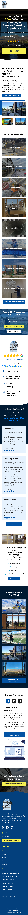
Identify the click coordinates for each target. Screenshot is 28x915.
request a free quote (14, 326)
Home (4, 851)
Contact (4, 864)
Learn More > (14, 151)
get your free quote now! (14, 784)
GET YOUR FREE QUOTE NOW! (14, 734)
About (4, 854)
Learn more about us (11, 95)
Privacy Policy (16, 910)
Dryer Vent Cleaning (8, 886)
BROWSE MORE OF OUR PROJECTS (14, 680)
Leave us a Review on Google (14, 359)
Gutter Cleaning (7, 889)
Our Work (5, 861)
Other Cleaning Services (9, 896)
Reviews (4, 857)
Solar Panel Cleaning (8, 879)
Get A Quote (14, 578)
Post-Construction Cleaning (10, 893)
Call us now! (14, 331)
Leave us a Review (14, 524)
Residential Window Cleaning (10, 873)
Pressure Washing (7, 883)
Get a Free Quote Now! (14, 51)
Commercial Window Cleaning (11, 876)
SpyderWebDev (17, 912)
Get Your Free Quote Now (14, 302)
